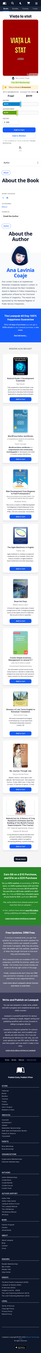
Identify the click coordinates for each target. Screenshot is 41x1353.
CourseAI (5, 1120)
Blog (3, 1243)
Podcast (5, 1104)
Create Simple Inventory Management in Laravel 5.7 (20, 659)
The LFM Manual (8, 1209)
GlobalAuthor (7, 1122)
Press (4, 1248)
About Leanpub (7, 1240)
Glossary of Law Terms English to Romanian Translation (20, 710)
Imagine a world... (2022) (11, 1290)
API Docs (5, 1214)
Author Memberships (9, 1177)
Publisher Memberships (10, 1162)
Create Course (7, 1185)
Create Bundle (7, 1183)
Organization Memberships (12, 1159)
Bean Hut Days (20, 601)
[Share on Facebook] (7, 197)
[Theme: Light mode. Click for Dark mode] (20, 3)
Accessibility (6, 1230)
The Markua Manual (9, 1212)
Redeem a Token (8, 1110)
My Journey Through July (20, 771)
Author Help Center (9, 1201)
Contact (5, 1246)
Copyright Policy (8, 1308)
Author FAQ (6, 1198)
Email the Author (11, 216)
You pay (6, 118)
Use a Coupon (7, 1107)
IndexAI (4, 1125)
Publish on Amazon (9, 1133)
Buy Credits (6, 1267)
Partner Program (8, 1225)
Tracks (35, 9)
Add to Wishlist (19, 136)
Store (7, 1060)
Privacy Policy (7, 1311)
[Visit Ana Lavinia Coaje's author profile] (20, 255)
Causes (5, 1227)
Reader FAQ (6, 1269)
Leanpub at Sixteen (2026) (11, 1285)
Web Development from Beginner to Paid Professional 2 (20, 492)
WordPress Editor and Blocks (20, 436)
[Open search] (12, 3)
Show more (20, 859)
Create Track (7, 1188)
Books (5, 9)
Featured (5, 1091)
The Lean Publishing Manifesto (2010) (16, 1296)
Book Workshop (7, 1146)
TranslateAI (6, 1136)
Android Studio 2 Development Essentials (20, 379)
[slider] (20, 104)
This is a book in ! (20, 87)
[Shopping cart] (28, 3)
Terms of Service (8, 1306)
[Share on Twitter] (3, 197)
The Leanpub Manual (9, 1206)
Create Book (6, 1180)
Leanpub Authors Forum (11, 1204)
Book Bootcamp (8, 1149)
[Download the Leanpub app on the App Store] (20, 1347)
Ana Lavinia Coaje (22, 78)
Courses (25, 9)
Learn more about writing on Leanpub (20, 918)
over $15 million (32, 910)
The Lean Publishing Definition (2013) (15, 1293)
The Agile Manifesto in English (20, 547)
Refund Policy (7, 1314)
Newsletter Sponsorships (11, 1128)
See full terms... (20, 335)
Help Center (6, 1272)
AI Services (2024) (8, 1287)
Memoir (4, 207)
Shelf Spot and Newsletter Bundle (14, 1131)
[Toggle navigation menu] (38, 162)
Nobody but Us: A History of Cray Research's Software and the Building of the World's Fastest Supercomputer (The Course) (20, 821)
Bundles (15, 9)
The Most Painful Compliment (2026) (15, 1282)
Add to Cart (19, 130)
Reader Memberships (10, 1264)
